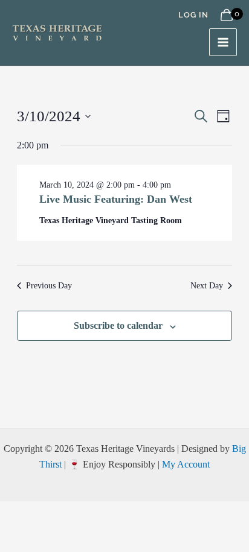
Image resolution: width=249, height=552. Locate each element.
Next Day (206, 285)
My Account (186, 464)
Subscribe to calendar (118, 325)
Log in (193, 14)
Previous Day (49, 285)
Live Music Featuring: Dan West (115, 199)
